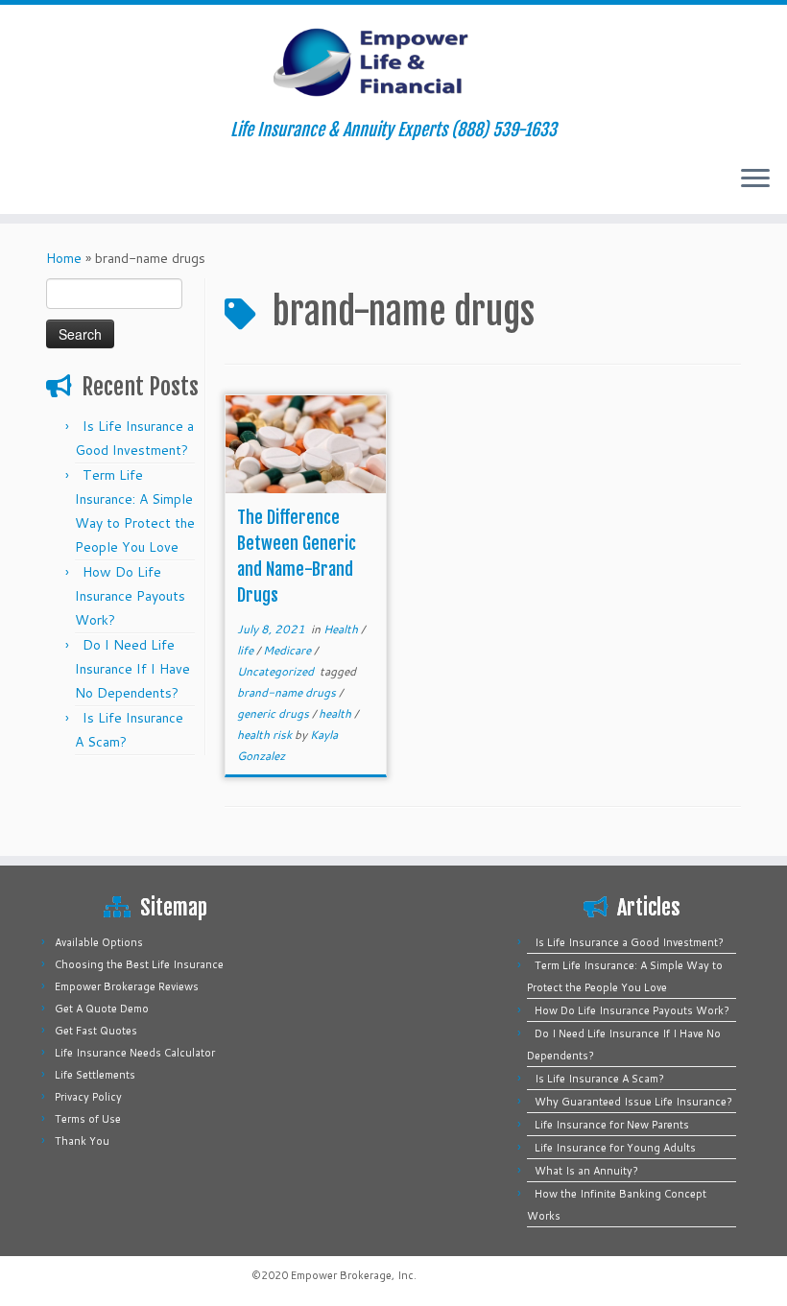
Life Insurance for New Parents (612, 1124)
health (336, 713)
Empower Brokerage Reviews (127, 986)
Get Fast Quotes (96, 1030)
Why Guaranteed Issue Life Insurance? (633, 1101)
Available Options (99, 942)
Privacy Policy (88, 1096)
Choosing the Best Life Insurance (139, 964)
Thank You (82, 1141)
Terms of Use (88, 1119)
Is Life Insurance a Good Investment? (629, 942)
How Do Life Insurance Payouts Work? (130, 595)
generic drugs (274, 713)
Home (64, 258)
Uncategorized (277, 671)
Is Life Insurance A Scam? (599, 1078)
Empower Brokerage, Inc (352, 1275)
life (246, 650)
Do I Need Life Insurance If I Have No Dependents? (132, 668)
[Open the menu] (755, 179)
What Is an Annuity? (586, 1170)
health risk (266, 734)
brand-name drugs (288, 692)
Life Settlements (95, 1074)
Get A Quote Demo (102, 1008)
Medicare (288, 650)
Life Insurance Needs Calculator (135, 1052)
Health (342, 629)
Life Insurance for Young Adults (615, 1147)
